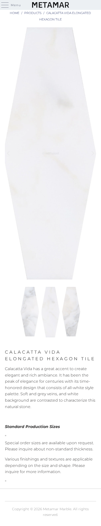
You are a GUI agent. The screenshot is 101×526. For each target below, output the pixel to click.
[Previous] (9, 153)
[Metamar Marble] (50, 5)
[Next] (92, 153)
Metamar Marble (57, 509)
